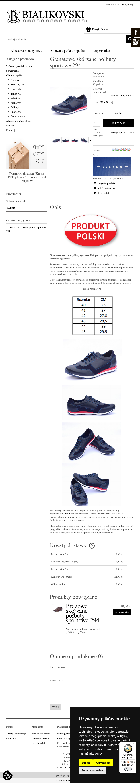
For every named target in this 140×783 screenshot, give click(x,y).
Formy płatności (65, 733)
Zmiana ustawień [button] (92, 770)
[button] (104, 183)
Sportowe (16, 111)
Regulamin (11, 738)
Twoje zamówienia (41, 733)
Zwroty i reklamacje (16, 733)
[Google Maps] (135, 41)
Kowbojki (16, 89)
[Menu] (134, 744)
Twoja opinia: (57, 680)
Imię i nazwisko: (58, 667)
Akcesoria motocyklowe (18, 121)
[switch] (128, 769)
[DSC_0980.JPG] (66, 140)
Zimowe (15, 80)
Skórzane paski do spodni (19, 66)
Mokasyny (16, 102)
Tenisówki (16, 93)
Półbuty (15, 107)
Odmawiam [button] (103, 762)
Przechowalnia (39, 743)
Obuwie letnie (18, 116)
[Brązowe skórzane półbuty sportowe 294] (58, 608)
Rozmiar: (98, 113)
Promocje (11, 130)
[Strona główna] (47, 16)
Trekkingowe (17, 84)
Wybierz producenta (16, 201)
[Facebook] (135, 32)
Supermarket (12, 70)
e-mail (66, 513)
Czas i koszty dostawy (68, 738)
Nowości (10, 125)
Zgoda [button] (86, 762)
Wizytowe (16, 98)
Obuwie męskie (14, 75)
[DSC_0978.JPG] (56, 140)
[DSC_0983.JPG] (84, 140)
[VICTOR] (112, 166)
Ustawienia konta (40, 738)
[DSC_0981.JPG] (75, 140)
